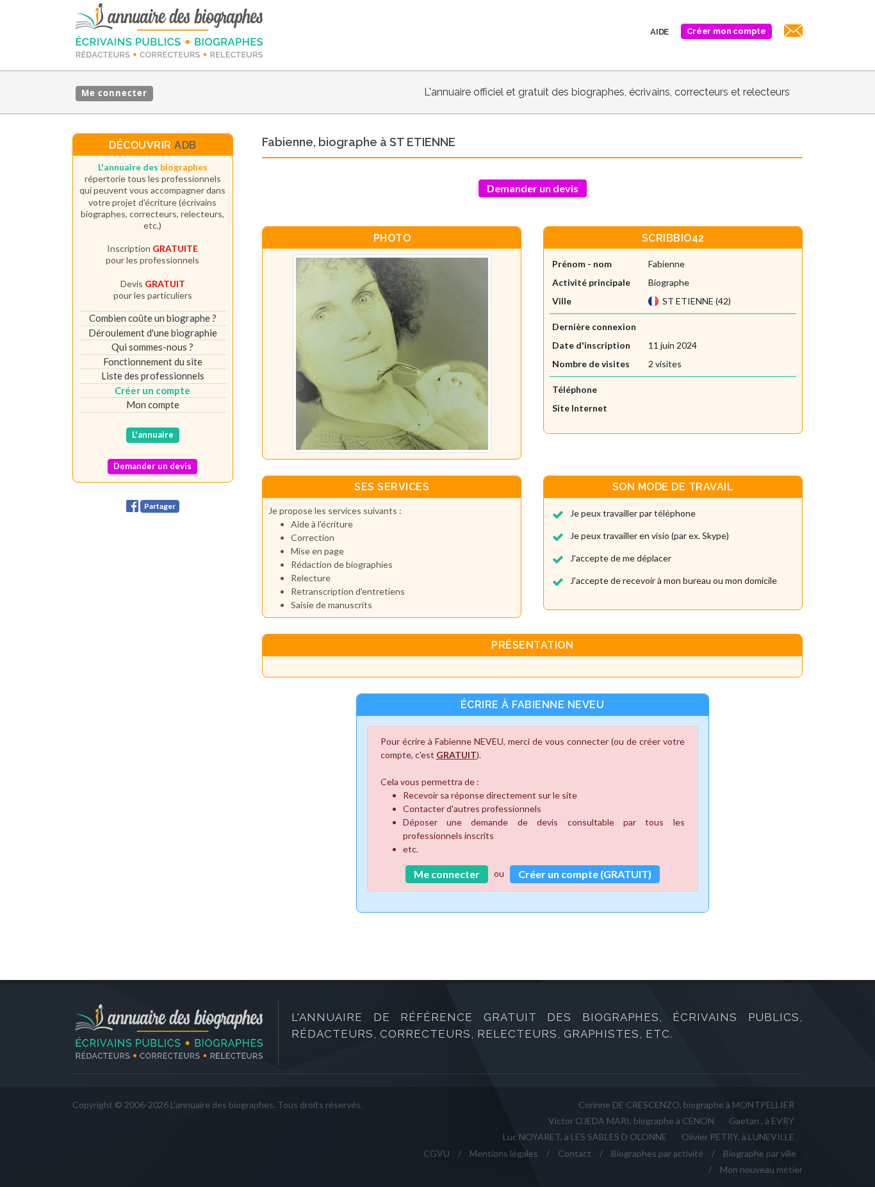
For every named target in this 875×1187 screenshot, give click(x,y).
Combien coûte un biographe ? (153, 318)
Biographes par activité (657, 1153)
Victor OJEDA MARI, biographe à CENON (631, 1120)
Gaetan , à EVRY (761, 1120)
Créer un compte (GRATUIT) (584, 874)
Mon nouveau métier (761, 1169)
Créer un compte (152, 390)
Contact (574, 1153)
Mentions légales (504, 1153)
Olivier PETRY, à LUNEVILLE (738, 1136)
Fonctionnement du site (152, 361)
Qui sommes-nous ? (152, 347)
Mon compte (152, 404)
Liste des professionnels (152, 375)
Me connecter (114, 93)
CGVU (436, 1153)
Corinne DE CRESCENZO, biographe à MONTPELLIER (686, 1104)
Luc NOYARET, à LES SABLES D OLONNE (585, 1136)
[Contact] (791, 32)
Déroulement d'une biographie (152, 332)
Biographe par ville (759, 1153)
